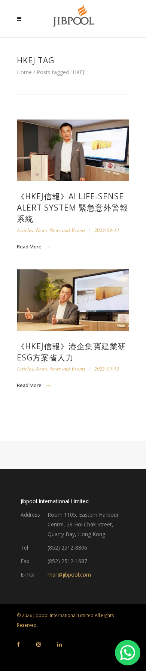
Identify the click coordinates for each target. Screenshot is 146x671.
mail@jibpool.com (69, 574)
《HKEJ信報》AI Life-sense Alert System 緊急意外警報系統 (72, 207)
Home (24, 72)
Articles (25, 229)
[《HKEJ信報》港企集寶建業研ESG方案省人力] (73, 300)
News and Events (67, 229)
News (41, 229)
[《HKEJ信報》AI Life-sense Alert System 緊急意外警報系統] (73, 150)
